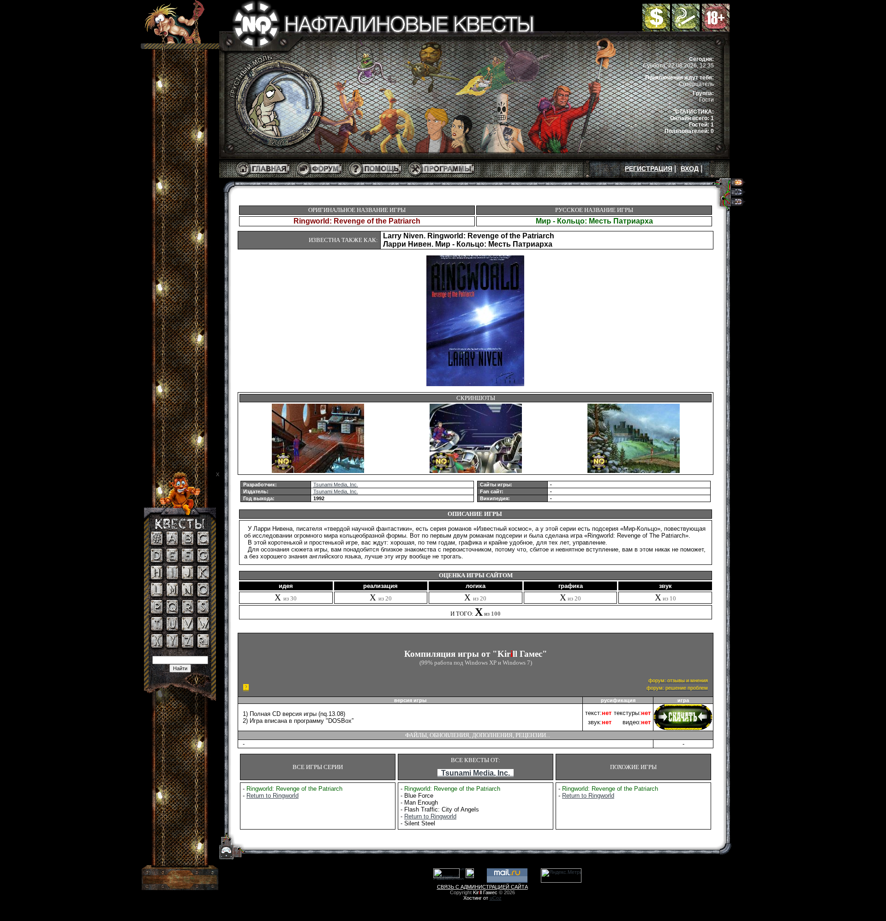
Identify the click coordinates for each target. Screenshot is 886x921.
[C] (203, 543)
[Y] (172, 645)
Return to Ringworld (272, 795)
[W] (203, 628)
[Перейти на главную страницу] (263, 176)
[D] (156, 560)
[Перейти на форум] (319, 176)
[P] (156, 611)
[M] (172, 594)
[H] (156, 577)
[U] (172, 628)
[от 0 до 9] (156, 543)
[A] (172, 543)
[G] (203, 560)
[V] (187, 628)
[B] (187, 543)
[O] (203, 594)
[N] (187, 594)
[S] (203, 611)
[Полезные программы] (441, 176)
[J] (187, 577)
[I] (172, 577)
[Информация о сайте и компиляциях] (375, 176)
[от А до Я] (203, 645)
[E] (172, 560)
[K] (203, 577)
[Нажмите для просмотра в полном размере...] (318, 471)
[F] (187, 560)
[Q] (172, 611)
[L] (156, 594)
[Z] (187, 645)
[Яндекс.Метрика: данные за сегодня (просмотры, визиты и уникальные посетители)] (561, 875)
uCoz (496, 898)
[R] (187, 611)
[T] (156, 628)
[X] (156, 645)
